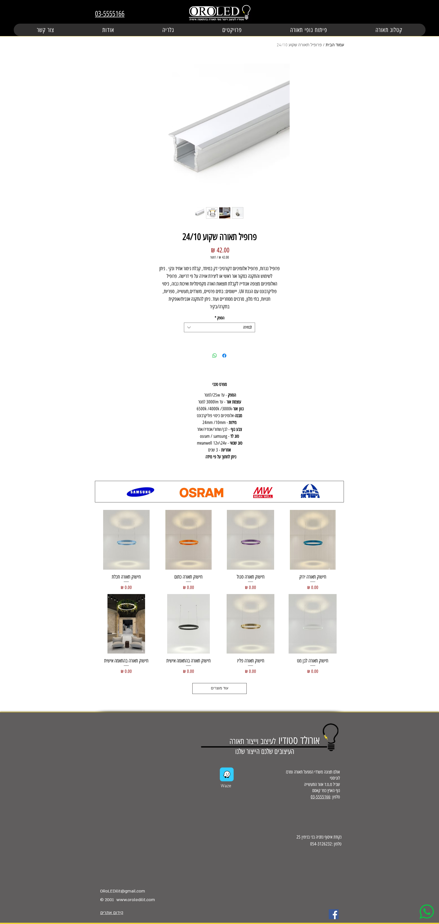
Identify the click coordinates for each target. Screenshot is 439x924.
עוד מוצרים (219, 688)
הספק (219, 317)
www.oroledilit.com (135, 900)
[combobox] (219, 327)
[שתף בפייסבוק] (224, 356)
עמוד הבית (335, 45)
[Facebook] (334, 914)
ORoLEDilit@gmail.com (122, 891)
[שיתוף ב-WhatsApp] (215, 356)
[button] (232, 30)
